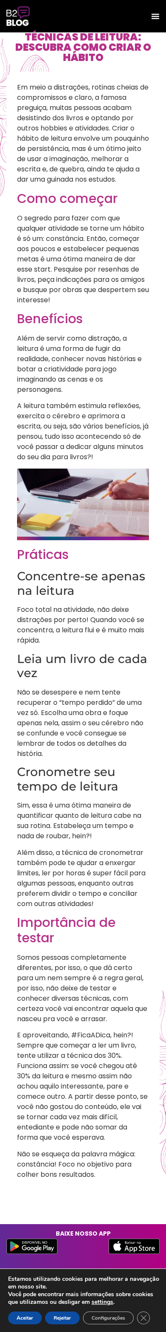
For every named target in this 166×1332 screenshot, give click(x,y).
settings (102, 1302)
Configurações (108, 1318)
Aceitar (25, 1318)
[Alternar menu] (155, 16)
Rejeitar (62, 1318)
